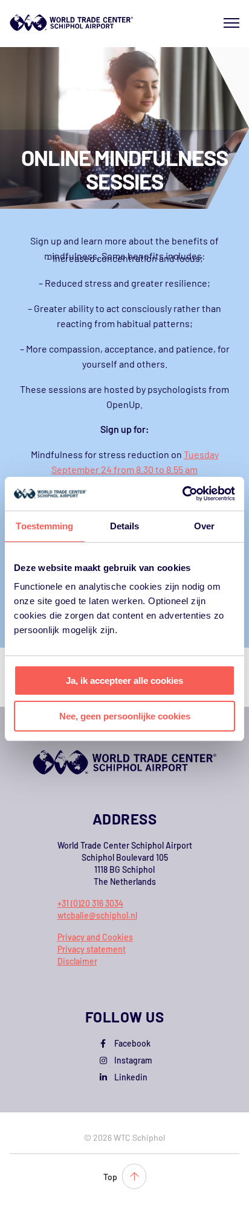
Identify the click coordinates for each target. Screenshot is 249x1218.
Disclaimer (77, 961)
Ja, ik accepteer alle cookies (124, 680)
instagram (133, 1060)
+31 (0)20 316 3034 (90, 903)
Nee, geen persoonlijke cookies (124, 716)
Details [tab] (125, 526)
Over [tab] (204, 526)
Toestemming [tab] (44, 526)
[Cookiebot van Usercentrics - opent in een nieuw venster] (182, 494)
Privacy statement (91, 949)
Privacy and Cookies (95, 937)
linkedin (130, 1077)
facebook (132, 1043)
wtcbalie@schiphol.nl (97, 915)
